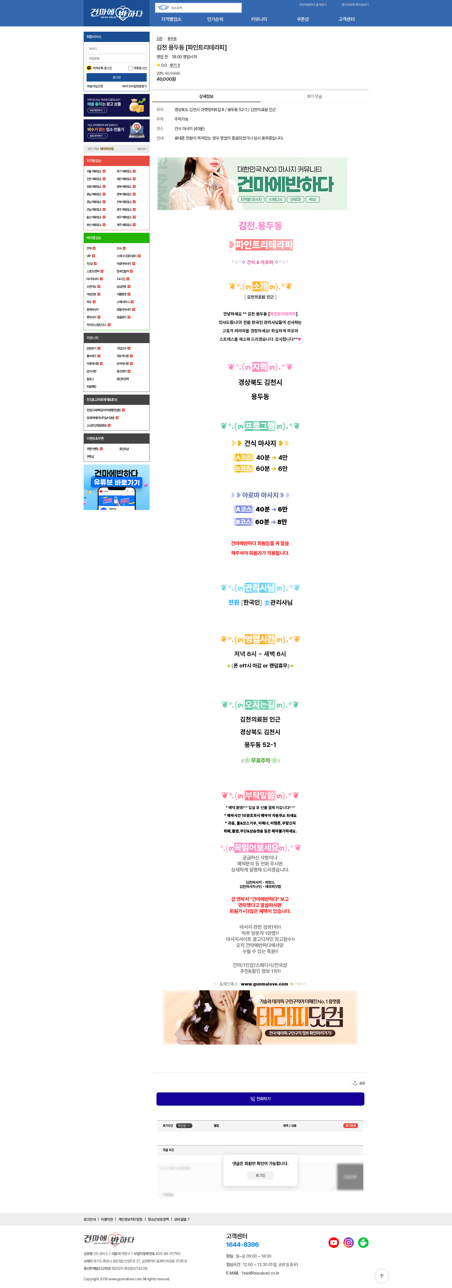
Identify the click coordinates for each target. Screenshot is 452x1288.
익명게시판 (92, 364)
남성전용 (121, 286)
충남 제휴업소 (94, 194)
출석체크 (91, 356)
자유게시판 (123, 356)
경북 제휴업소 (124, 194)
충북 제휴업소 (124, 186)
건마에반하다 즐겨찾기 (312, 5)
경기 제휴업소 (124, 171)
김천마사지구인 (251, 886)
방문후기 (91, 348)
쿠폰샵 (303, 19)
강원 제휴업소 (94, 186)
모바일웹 (180, 1219)
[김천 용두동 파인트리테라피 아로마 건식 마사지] (260, 183)
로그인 (117, 77)
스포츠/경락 (93, 271)
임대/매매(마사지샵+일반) (100, 418)
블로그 (90, 379)
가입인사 (121, 348)
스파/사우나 (123, 302)
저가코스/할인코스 (96, 325)
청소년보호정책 (158, 1219)
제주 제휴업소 (124, 225)
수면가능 (91, 286)
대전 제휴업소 (124, 179)
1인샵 (89, 264)
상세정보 (206, 96)
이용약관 (107, 1219)
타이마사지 (92, 279)
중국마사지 (92, 309)
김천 (159, 38)
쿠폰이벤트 (92, 449)
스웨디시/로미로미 (126, 256)
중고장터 (121, 371)
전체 (89, 248)
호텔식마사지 (124, 309)
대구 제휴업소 (124, 217)
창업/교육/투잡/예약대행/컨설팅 (104, 410)
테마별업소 (94, 238)
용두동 (172, 38)
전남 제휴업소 (94, 209)
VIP (89, 256)
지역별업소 (171, 19)
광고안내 (90, 1219)
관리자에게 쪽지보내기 (355, 5)
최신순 (182, 1126)
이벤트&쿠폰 (95, 438)
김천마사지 (254, 882)
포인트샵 (124, 449)
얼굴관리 (121, 317)
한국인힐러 (123, 271)
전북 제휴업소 (124, 202)
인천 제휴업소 (94, 179)
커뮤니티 (259, 19)
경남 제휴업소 (94, 202)
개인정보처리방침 (130, 1219)
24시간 (121, 279)
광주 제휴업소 (124, 209)
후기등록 (350, 1126)
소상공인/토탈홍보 (96, 425)
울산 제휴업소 (94, 217)
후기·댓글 (314, 96)
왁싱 (89, 302)
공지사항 (91, 371)
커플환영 (121, 294)
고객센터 (347, 19)
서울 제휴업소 (94, 171)
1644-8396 (242, 1244)
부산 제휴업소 (94, 225)
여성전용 (91, 294)
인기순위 (215, 19)
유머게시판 (123, 364)
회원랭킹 (91, 387)
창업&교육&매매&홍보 (102, 399)
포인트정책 (123, 379)
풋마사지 (91, 317)
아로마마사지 (124, 264)
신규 (119, 248)
